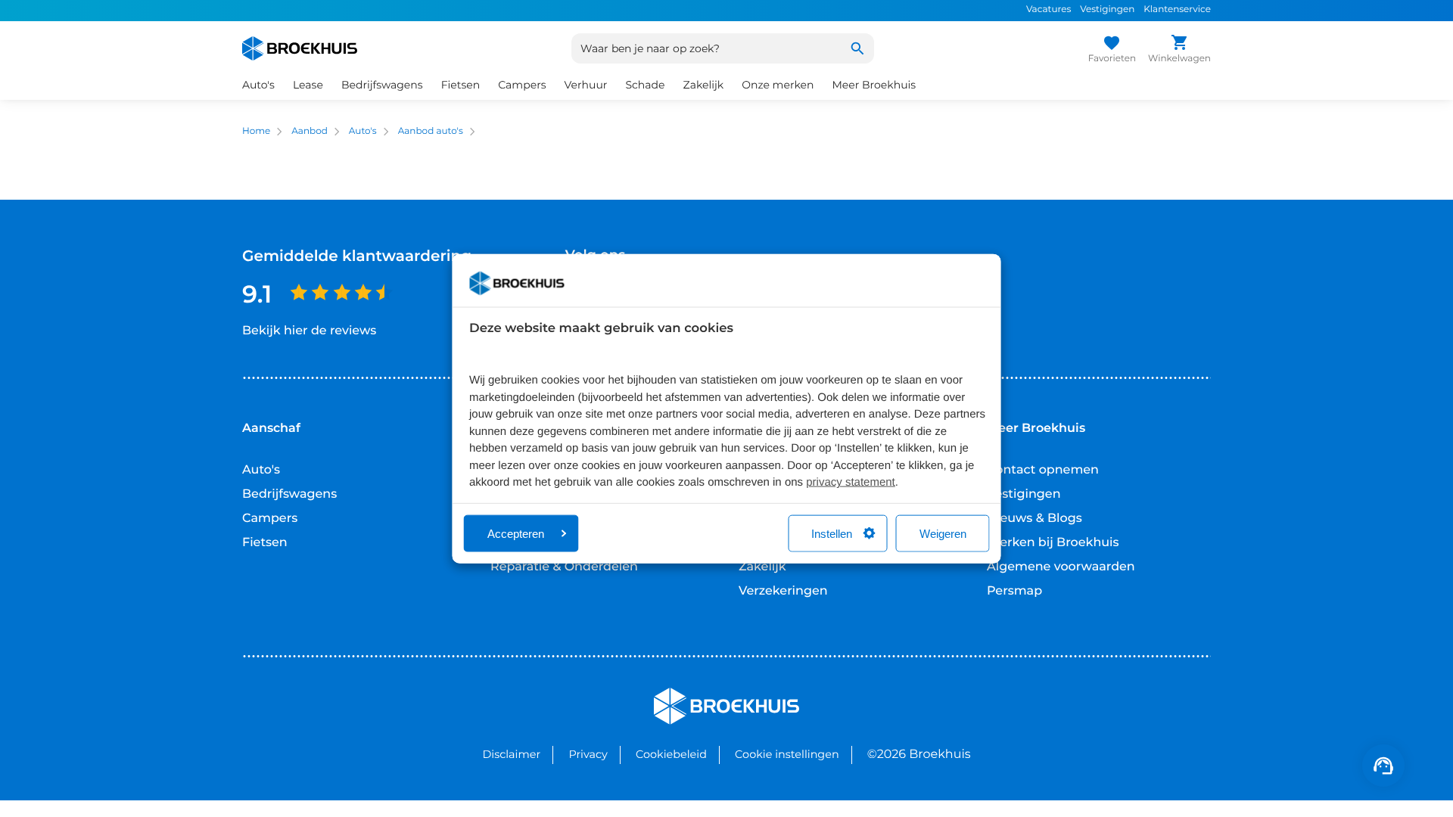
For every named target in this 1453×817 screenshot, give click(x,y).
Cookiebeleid (671, 754)
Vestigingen (1107, 9)
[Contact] (1383, 765)
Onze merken (778, 85)
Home (256, 131)
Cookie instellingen (787, 754)
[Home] (299, 48)
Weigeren (942, 533)
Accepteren (515, 533)
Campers (269, 518)
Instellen (831, 533)
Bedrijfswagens (289, 494)
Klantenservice (1177, 9)
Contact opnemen (1043, 470)
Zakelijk (762, 567)
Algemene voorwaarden (1061, 567)
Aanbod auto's (430, 131)
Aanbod (309, 131)
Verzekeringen (783, 591)
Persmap (1014, 591)
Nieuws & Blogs (1034, 518)
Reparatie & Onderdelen (564, 567)
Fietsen (265, 543)
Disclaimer (511, 754)
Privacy (587, 754)
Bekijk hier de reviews (309, 331)
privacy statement (850, 482)
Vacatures (1048, 9)
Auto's (363, 131)
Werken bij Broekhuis (1053, 543)
